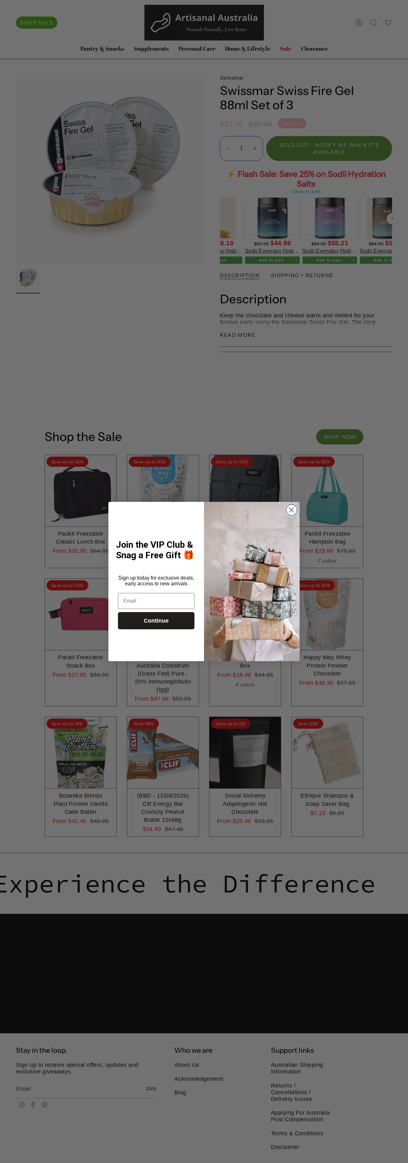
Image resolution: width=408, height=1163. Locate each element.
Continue (156, 621)
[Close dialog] (291, 510)
